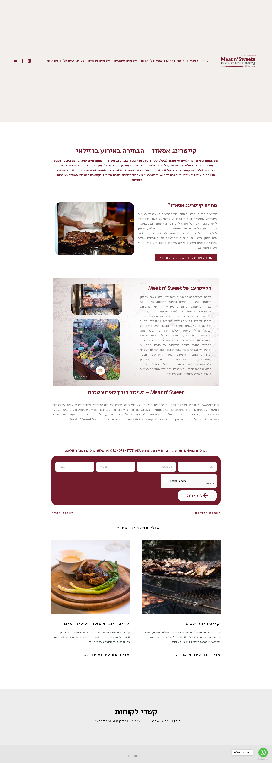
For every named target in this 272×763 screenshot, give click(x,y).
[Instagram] (128, 756)
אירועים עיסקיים (125, 60)
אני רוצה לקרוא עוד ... (198, 654)
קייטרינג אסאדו (198, 60)
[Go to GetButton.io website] (263, 759)
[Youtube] (15, 61)
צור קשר (52, 60)
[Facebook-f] (22, 61)
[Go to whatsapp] (263, 752)
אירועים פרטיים (99, 60)
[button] (186, 257)
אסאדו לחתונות (151, 60)
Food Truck (174, 60)
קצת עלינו (67, 60)
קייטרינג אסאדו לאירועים (97, 623)
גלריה (80, 60)
